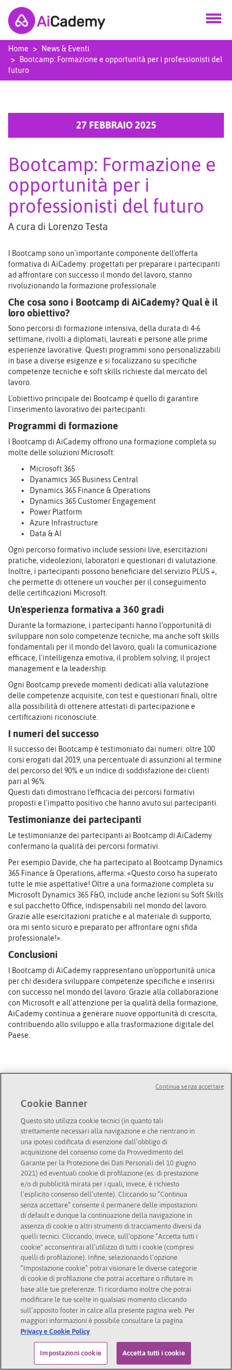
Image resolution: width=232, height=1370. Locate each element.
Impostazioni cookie (70, 1353)
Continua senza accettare (189, 1086)
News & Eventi (66, 48)
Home (18, 48)
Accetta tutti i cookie (153, 1353)
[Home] (56, 19)
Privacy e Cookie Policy (55, 1331)
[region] (116, 1221)
